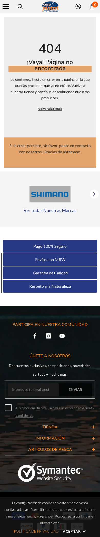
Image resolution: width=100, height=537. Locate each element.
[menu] (6, 6)
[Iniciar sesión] (78, 6)
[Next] (94, 194)
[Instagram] (48, 336)
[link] (50, 194)
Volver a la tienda (50, 109)
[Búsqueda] (20, 7)
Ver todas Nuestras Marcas (50, 210)
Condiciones (24, 415)
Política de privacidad (77, 408)
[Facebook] (35, 336)
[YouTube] (62, 336)
